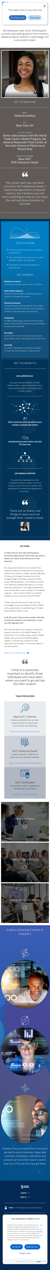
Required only (32, 1247)
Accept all (16, 1247)
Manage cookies (25, 1253)
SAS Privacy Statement (35, 1231)
